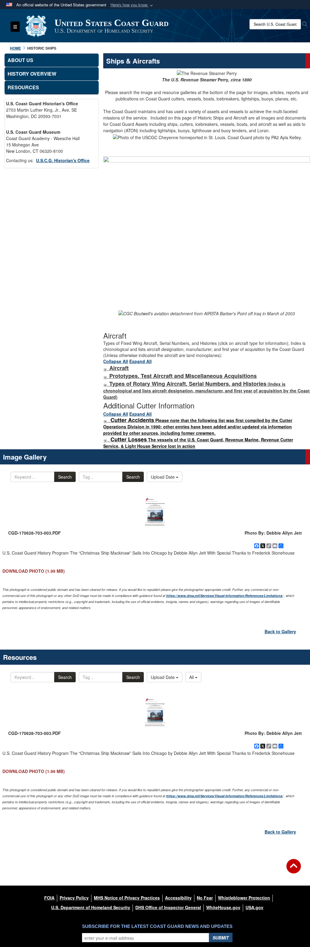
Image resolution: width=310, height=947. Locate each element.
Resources (23, 87)
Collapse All (115, 361)
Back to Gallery (280, 631)
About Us (20, 60)
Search (65, 477)
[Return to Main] (293, 870)
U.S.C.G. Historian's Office (63, 160)
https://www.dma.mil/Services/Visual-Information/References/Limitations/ (224, 595)
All (192, 677)
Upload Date (163, 477)
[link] (105, 368)
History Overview (32, 73)
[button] (132, 5)
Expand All (140, 361)
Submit (221, 938)
